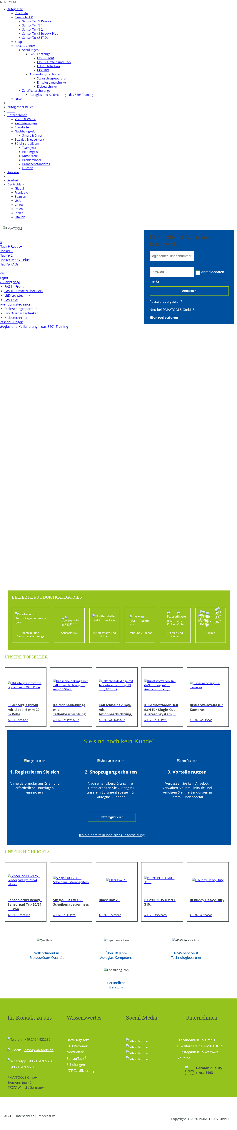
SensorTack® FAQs (35, 38)
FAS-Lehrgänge (40, 54)
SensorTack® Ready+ (36, 21)
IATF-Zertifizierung (80, 1070)
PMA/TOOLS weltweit (201, 1052)
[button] (8, 2)
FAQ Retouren (77, 1046)
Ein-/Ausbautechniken (52, 82)
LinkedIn (178, 1046)
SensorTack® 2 (32, 29)
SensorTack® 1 (32, 25)
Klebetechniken (48, 86)
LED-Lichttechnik (48, 66)
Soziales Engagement (29, 139)
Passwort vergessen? (166, 301)
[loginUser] (172, 256)
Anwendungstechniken (45, 74)
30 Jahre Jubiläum (27, 144)
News (18, 99)
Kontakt (12, 180)
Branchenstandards (36, 164)
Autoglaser (15, 9)
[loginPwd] (172, 272)
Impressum (46, 1116)
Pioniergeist (30, 152)
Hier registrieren (164, 317)
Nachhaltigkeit (25, 131)
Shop (18, 42)
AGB (7, 1116)
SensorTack (76, 1058)
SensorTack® (24, 17)
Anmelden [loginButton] (189, 290)
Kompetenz (30, 156)
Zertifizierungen (26, 123)
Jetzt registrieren (111, 817)
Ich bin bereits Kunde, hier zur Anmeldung (112, 835)
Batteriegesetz (78, 1040)
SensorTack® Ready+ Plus (40, 33)
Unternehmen (17, 115)
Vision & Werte (25, 119)
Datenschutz (24, 1116)
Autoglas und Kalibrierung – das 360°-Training (61, 95)
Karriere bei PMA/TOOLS (204, 1046)
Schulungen (30, 50)
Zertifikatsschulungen (37, 91)
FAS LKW (43, 70)
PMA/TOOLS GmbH (200, 1040)
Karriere (13, 172)
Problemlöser (31, 160)
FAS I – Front (45, 58)
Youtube (179, 1058)
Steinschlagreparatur (52, 78)
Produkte (21, 13)
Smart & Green (32, 135)
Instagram (153, 1052)
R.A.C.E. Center (25, 46)
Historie (27, 168)
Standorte (22, 127)
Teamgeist (29, 148)
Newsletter (75, 1052)
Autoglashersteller (20, 107)
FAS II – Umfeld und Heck (54, 62)
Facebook (179, 1040)
